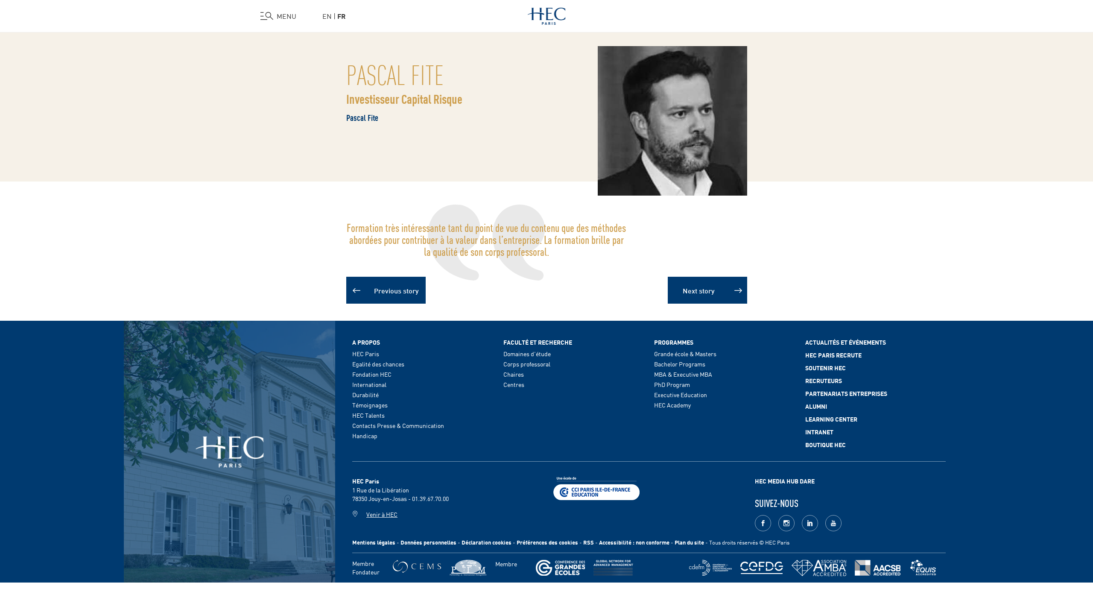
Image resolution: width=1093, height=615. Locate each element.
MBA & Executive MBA (683, 374)
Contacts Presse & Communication (398, 425)
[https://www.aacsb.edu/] (877, 568)
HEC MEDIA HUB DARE (785, 481)
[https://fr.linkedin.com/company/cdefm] (710, 568)
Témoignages (370, 405)
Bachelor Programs (679, 364)
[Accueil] (547, 14)
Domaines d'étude (527, 353)
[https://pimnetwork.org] (468, 567)
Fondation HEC (372, 374)
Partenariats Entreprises (846, 393)
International (369, 384)
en (327, 16)
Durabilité (365, 394)
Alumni (816, 406)
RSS (588, 542)
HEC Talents (368, 415)
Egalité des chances (378, 364)
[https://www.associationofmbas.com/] (819, 568)
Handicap (364, 435)
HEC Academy (672, 405)
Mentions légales (373, 542)
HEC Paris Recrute (833, 355)
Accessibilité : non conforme (634, 542)
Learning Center (831, 419)
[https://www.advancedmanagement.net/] (613, 568)
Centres (513, 384)
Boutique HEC (825, 444)
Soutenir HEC (825, 367)
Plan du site (689, 542)
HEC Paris (365, 353)
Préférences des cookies (547, 542)
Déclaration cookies (486, 542)
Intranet (819, 432)
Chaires (513, 374)
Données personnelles (428, 542)
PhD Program (672, 384)
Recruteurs (823, 380)
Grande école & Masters (685, 353)
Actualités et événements (845, 342)
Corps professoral (526, 364)
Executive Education (680, 394)
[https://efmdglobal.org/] (923, 568)
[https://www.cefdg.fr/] (761, 568)
